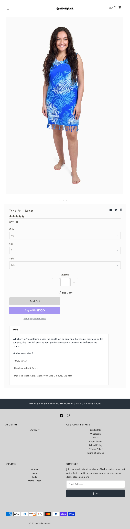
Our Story (34, 430)
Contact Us (95, 430)
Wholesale (95, 433)
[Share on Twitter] (116, 210)
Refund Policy (95, 445)
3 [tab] (66, 201)
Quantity (65, 274)
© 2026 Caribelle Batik (40, 523)
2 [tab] (63, 201)
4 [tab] (70, 201)
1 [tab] (60, 201)
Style (11, 258)
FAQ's (96, 437)
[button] (17, 216)
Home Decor (34, 480)
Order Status (95, 441)
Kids (34, 476)
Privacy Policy (96, 449)
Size (11, 243)
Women (34, 469)
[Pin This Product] (121, 210)
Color (12, 229)
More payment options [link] (35, 318)
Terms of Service (95, 453)
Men (34, 473)
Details (15, 329)
